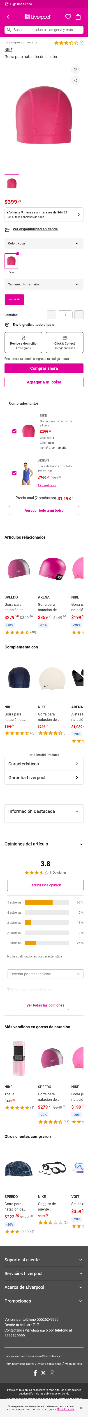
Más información (65, 1409)
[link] (19, 590)
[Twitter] (43, 1373)
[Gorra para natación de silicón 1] (12, 183)
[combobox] (45, 973)
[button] (66, 42)
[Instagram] (52, 1373)
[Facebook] (35, 1373)
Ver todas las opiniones (45, 1005)
